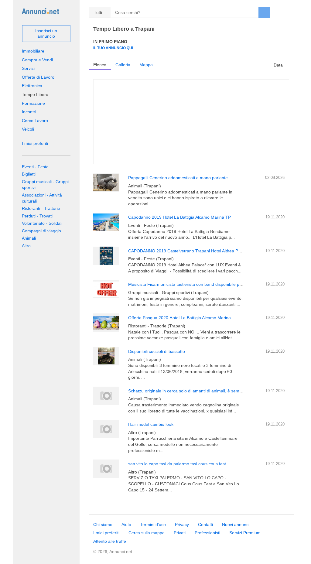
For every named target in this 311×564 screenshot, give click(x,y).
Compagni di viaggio (41, 230)
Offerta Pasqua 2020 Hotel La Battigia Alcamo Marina (179, 317)
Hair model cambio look (150, 424)
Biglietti (29, 174)
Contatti (205, 524)
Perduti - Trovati (37, 216)
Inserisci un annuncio (46, 33)
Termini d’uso (153, 524)
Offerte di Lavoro (38, 77)
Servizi (28, 68)
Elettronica (32, 85)
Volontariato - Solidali (42, 223)
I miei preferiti (35, 143)
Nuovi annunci (235, 524)
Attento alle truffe (109, 541)
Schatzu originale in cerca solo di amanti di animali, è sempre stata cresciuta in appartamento (218, 390)
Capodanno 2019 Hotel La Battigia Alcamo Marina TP (179, 217)
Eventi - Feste (35, 166)
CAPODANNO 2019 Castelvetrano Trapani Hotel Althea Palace (188, 250)
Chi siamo (102, 524)
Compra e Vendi (37, 59)
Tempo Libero (35, 94)
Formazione (33, 103)
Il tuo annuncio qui (113, 48)
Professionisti (207, 532)
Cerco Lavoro (35, 120)
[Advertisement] (191, 121)
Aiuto (126, 524)
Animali (29, 238)
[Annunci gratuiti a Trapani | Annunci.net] (40, 11)
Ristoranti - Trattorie (41, 208)
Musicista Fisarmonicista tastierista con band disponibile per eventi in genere (201, 284)
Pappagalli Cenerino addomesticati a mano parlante (178, 177)
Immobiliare (33, 51)
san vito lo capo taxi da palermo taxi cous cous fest (177, 463)
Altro (26, 245)
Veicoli (28, 129)
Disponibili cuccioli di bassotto (156, 351)
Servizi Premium (245, 532)
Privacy (182, 524)
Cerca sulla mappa (146, 532)
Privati (180, 532)
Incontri (29, 111)
